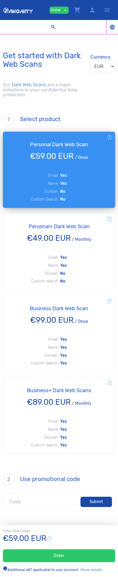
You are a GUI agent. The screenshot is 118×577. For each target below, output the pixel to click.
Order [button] (59, 10)
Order (59, 555)
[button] (77, 10)
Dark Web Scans (29, 84)
